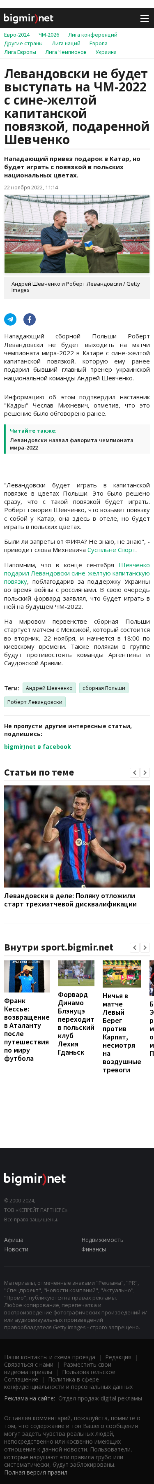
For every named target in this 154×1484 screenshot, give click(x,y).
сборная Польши (104, 688)
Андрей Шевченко (49, 688)
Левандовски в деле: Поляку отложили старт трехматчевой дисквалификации (70, 900)
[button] (135, 773)
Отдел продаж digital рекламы (100, 1398)
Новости (16, 1249)
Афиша (13, 1240)
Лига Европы (20, 52)
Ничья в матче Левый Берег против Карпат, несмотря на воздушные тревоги (122, 1032)
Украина (106, 52)
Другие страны (23, 43)
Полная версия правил (35, 1472)
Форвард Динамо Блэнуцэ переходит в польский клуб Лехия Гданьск (76, 1023)
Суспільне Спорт (111, 549)
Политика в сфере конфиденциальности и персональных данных (68, 1383)
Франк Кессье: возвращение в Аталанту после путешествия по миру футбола (27, 1029)
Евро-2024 (17, 34)
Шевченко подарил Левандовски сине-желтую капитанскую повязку (77, 573)
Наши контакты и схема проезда (49, 1357)
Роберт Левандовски (34, 702)
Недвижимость (102, 1240)
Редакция (118, 1357)
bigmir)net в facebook (37, 746)
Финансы (93, 1249)
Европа (99, 43)
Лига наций (66, 43)
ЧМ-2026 (49, 34)
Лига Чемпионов (66, 52)
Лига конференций (92, 34)
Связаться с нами (28, 1364)
